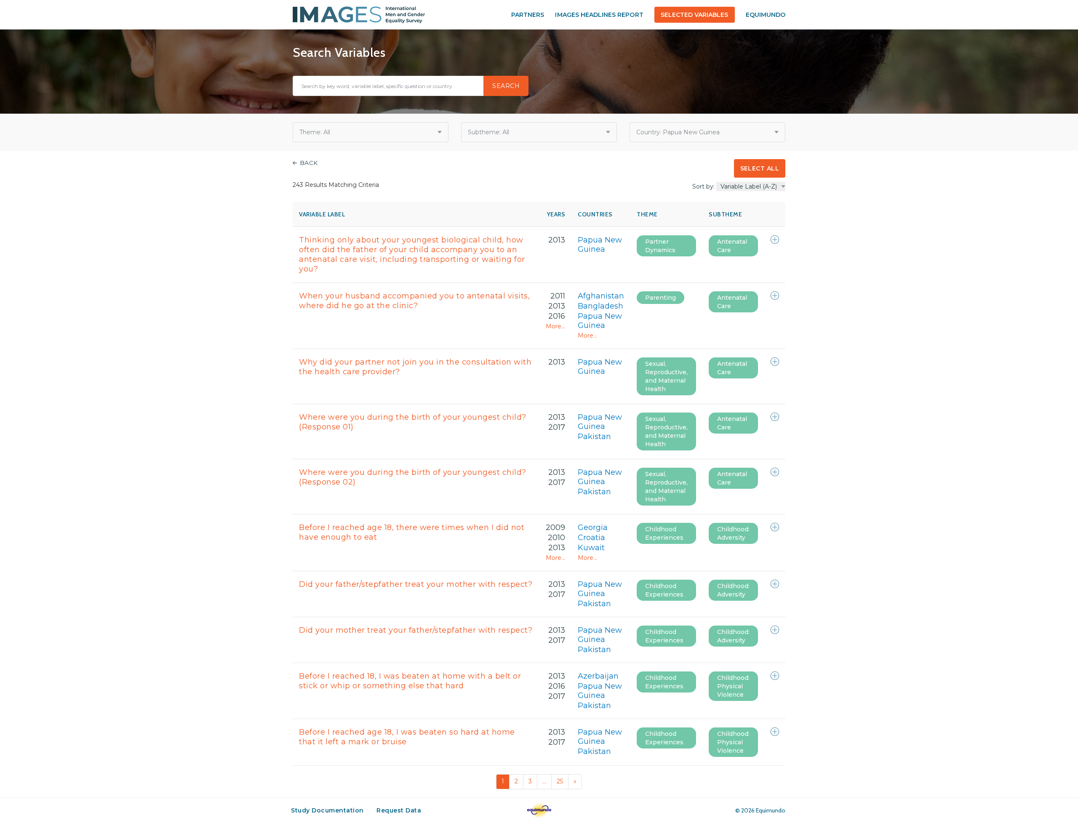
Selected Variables (694, 15)
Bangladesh (600, 306)
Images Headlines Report (599, 15)
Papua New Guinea (600, 244)
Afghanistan (601, 296)
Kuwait (591, 547)
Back (309, 163)
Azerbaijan (598, 676)
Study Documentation (327, 810)
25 (560, 781)
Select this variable (775, 239)
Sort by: (703, 186)
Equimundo (765, 15)
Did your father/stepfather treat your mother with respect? (415, 584)
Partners (527, 15)
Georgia (593, 527)
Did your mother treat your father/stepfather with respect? (415, 630)
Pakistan (594, 436)
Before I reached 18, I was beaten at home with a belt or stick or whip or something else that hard (410, 680)
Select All (759, 168)
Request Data (398, 810)
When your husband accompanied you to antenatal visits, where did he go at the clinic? (414, 300)
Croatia (591, 537)
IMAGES (359, 14)
